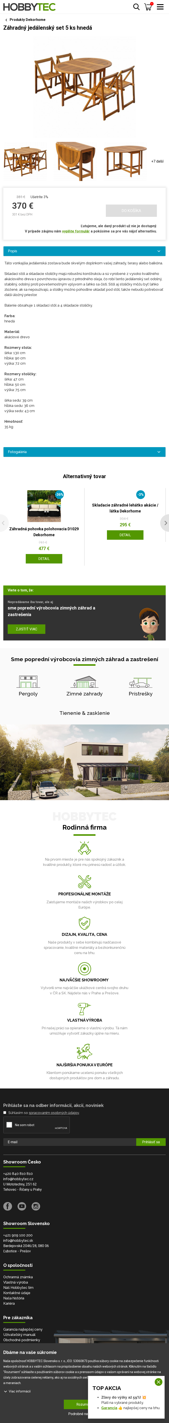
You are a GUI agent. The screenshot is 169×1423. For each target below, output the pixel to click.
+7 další (157, 161)
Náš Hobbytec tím (18, 1288)
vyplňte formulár (76, 231)
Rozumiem (84, 1404)
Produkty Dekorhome (28, 20)
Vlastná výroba (15, 1282)
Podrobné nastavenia (84, 1414)
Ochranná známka (18, 1277)
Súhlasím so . (44, 1113)
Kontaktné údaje (16, 1293)
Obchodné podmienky (21, 1340)
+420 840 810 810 (18, 1174)
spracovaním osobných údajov (54, 1113)
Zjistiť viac (26, 629)
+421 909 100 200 (18, 1235)
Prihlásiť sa (151, 1142)
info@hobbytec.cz (18, 1179)
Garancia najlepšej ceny (22, 1329)
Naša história (13, 1298)
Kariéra (9, 1303)
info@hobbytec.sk (18, 1240)
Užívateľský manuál (19, 1335)
